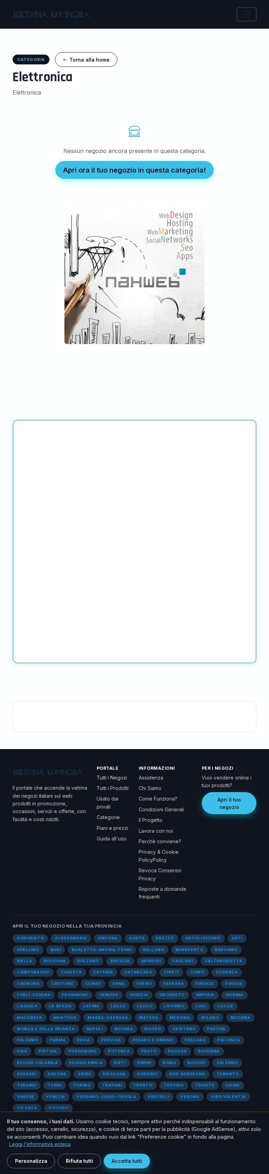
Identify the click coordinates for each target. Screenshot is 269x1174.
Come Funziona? (158, 799)
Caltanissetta (223, 960)
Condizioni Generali (161, 809)
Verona (189, 1096)
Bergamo (226, 949)
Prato (149, 1051)
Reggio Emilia (86, 1062)
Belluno (153, 949)
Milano (210, 1017)
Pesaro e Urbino (152, 1039)
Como (197, 972)
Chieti (171, 972)
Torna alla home (89, 60)
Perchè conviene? (160, 841)
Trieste (205, 1085)
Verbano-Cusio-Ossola (106, 1096)
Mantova (65, 1017)
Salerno (227, 1062)
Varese (25, 1096)
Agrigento (30, 938)
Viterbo (58, 1107)
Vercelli (158, 1096)
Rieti (119, 1062)
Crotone (62, 983)
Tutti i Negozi (112, 778)
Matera (148, 1017)
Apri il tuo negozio (229, 803)
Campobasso (33, 972)
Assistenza (151, 778)
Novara (123, 1028)
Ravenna (209, 1051)
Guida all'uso (111, 838)
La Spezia (60, 1006)
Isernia (234, 994)
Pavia (83, 1039)
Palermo (28, 1039)
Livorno (174, 1006)
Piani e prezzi (112, 828)
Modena (240, 1017)
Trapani (112, 1085)
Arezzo (165, 938)
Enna (118, 983)
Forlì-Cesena (33, 994)
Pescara (195, 1039)
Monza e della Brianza (46, 1028)
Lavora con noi (156, 831)
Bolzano (88, 960)
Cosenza (227, 972)
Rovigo (196, 1062)
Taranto (227, 1073)
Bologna (54, 960)
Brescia (120, 960)
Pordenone (82, 1051)
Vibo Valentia (228, 1096)
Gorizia (139, 994)
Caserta (71, 972)
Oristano (184, 1028)
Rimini (144, 1062)
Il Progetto (151, 820)
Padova (216, 1028)
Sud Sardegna (187, 1073)
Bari (55, 949)
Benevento (189, 949)
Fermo (144, 983)
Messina (180, 1017)
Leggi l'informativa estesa (40, 1144)
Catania (103, 972)
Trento (142, 1085)
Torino (82, 1085)
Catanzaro (138, 972)
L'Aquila (27, 1006)
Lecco (144, 1006)
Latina (91, 1006)
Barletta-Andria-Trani (102, 949)
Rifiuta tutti (79, 1161)
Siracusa (114, 1073)
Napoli (94, 1028)
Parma (57, 1039)
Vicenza (27, 1107)
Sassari (26, 1073)
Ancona (108, 938)
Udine (233, 1085)
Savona (57, 1073)
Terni (54, 1085)
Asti (237, 938)
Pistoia (48, 1051)
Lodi (200, 1006)
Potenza (119, 1051)
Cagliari (182, 960)
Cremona (28, 983)
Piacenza (228, 1039)
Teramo (26, 1085)
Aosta (136, 938)
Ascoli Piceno (203, 938)
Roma (169, 1062)
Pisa (22, 1051)
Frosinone (75, 994)
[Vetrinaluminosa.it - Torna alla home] (51, 14)
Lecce (118, 1006)
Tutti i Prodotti (113, 788)
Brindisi (151, 960)
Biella (24, 960)
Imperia (205, 994)
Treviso (174, 1085)
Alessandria (71, 938)
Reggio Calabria (37, 1062)
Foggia (233, 983)
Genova (108, 994)
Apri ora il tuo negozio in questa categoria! (134, 170)
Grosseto (172, 994)
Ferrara (173, 983)
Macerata (29, 1017)
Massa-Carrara (108, 1017)
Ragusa (177, 1051)
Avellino (28, 949)
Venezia (55, 1096)
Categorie (108, 817)
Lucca (225, 1006)
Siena (84, 1073)
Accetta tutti (127, 1161)
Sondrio (147, 1073)
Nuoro (152, 1028)
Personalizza (31, 1161)
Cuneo (93, 983)
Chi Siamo (150, 788)
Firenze (204, 983)
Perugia (111, 1039)
